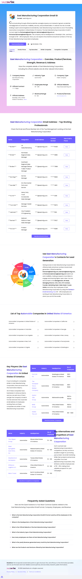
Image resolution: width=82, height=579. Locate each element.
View (66, 147)
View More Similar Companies (53, 420)
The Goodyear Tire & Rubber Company (35, 386)
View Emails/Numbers (18, 44)
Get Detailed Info (61, 96)
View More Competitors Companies (29, 481)
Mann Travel (12, 473)
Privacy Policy (11, 572)
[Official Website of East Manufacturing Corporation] (28, 44)
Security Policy (22, 572)
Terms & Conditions (35, 572)
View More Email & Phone (41, 236)
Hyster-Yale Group (34, 397)
